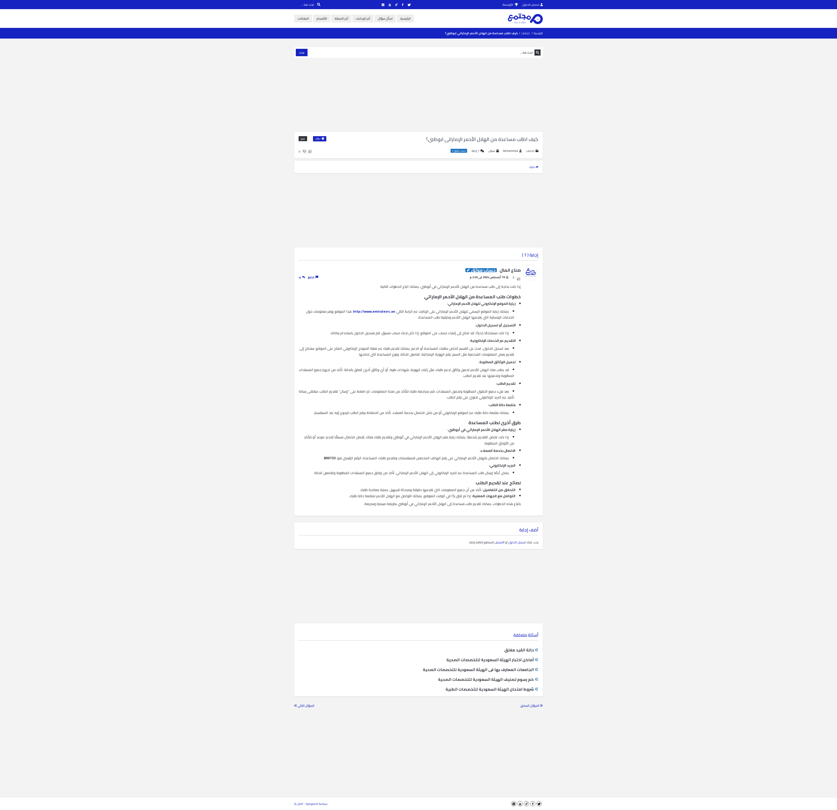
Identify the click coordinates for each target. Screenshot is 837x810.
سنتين (491, 150)
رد (300, 277)
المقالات (303, 18)
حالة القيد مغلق (519, 650)
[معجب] (310, 151)
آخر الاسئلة (341, 18)
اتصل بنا (298, 803)
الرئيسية (405, 18)
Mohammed (510, 151)
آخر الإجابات (363, 18)
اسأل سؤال (385, 18)
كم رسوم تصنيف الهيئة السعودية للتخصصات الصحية (486, 679)
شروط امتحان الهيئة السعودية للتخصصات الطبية (490, 689)
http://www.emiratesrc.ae (374, 311)
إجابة (475, 151)
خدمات (525, 33)
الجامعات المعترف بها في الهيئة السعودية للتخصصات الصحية (478, 669)
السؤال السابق (530, 705)
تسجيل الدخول (530, 4)
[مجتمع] (525, 18)
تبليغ (303, 138)
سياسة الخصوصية (316, 803)
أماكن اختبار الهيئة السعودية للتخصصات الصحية (490, 659)
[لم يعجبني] (304, 151)
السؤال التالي (305, 705)
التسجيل (499, 542)
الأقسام (321, 18)
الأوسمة (508, 4)
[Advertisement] (418, 94)
